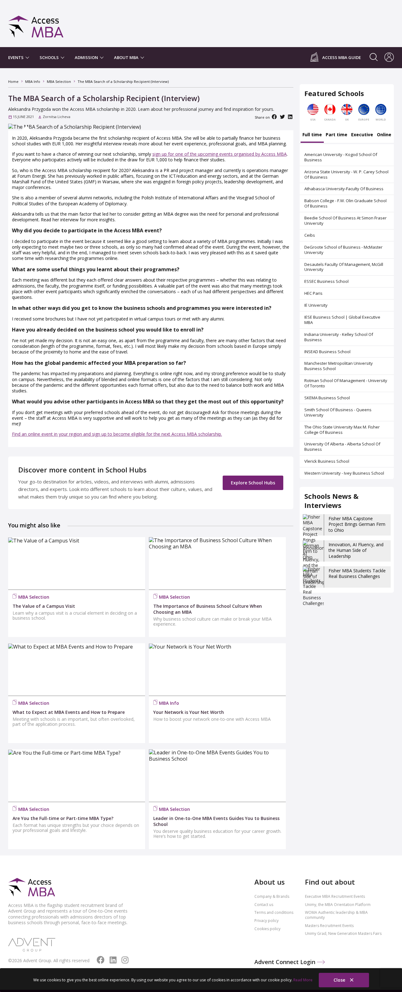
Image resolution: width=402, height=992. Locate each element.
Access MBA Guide (341, 57)
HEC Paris (313, 293)
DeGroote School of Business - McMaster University (343, 249)
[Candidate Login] (389, 57)
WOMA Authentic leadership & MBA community (336, 915)
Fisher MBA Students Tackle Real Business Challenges (357, 573)
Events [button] (16, 57)
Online (384, 134)
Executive (362, 134)
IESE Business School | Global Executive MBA (342, 319)
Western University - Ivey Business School (344, 473)
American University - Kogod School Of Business (340, 157)
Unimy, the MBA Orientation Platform (338, 904)
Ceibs (309, 235)
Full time (312, 134)
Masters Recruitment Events (329, 925)
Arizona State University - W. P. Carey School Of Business (346, 174)
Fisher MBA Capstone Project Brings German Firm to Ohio (357, 524)
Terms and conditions (273, 912)
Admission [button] (87, 57)
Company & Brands (271, 896)
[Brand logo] (31, 887)
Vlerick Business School (326, 461)
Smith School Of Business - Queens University (338, 412)
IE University (316, 305)
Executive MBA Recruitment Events (335, 896)
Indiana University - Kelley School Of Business (338, 337)
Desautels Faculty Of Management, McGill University (343, 266)
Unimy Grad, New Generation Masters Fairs (343, 933)
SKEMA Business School (327, 398)
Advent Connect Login (285, 962)
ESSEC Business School (326, 281)
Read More (302, 980)
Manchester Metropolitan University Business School (338, 365)
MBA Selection (33, 597)
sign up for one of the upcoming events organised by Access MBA (219, 154)
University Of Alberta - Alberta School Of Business (342, 446)
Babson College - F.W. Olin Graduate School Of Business (345, 203)
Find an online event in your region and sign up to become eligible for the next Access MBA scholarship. (117, 434)
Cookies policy (267, 928)
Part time (336, 134)
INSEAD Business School (327, 351)
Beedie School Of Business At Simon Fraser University (345, 220)
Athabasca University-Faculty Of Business (343, 188)
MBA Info (169, 703)
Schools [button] (50, 57)
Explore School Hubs (253, 483)
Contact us (263, 904)
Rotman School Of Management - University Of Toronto (345, 383)
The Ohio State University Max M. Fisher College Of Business (342, 429)
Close (340, 980)
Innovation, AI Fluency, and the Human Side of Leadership (356, 550)
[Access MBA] (36, 23)
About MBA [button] (126, 57)
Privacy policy (266, 920)
